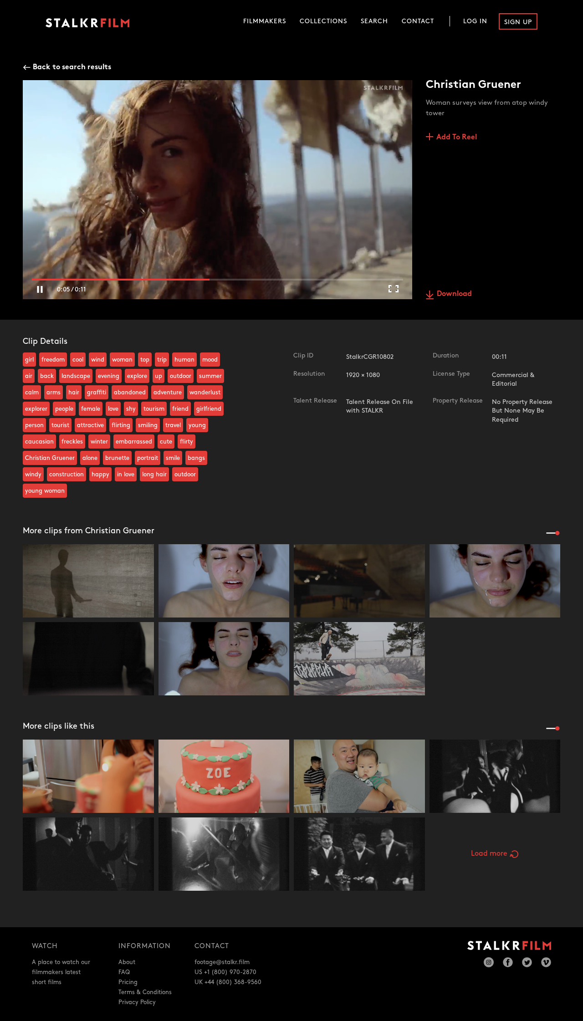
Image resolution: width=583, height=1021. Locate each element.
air (28, 376)
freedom (53, 359)
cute (166, 441)
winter (99, 441)
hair (73, 392)
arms (53, 392)
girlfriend (208, 409)
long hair (154, 474)
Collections (323, 21)
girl (29, 359)
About (126, 962)
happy (100, 474)
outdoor (180, 376)
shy (131, 409)
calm (32, 392)
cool (77, 359)
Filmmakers (264, 21)
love (113, 409)
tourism (153, 409)
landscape (75, 376)
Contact (418, 21)
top (144, 359)
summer (210, 376)
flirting (121, 425)
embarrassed (134, 441)
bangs (196, 458)
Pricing (128, 982)
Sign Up (518, 22)
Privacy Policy (137, 1002)
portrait (147, 458)
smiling (148, 425)
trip (162, 359)
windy (33, 474)
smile (173, 458)
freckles (72, 441)
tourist (60, 425)
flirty (186, 441)
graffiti (96, 392)
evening (108, 376)
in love (125, 474)
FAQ (124, 972)
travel (173, 425)
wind (97, 359)
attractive (90, 425)
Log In (475, 21)
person (34, 425)
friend (180, 409)
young (197, 425)
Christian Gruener (50, 458)
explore (137, 376)
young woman (45, 491)
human (184, 359)
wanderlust (204, 392)
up (158, 376)
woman (122, 359)
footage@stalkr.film (222, 962)
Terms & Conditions (145, 992)
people (64, 409)
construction (66, 474)
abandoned (130, 392)
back (47, 376)
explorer (36, 409)
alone (89, 458)
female (90, 409)
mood (210, 359)
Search (374, 21)
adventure (167, 392)
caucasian (39, 441)
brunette (117, 458)
